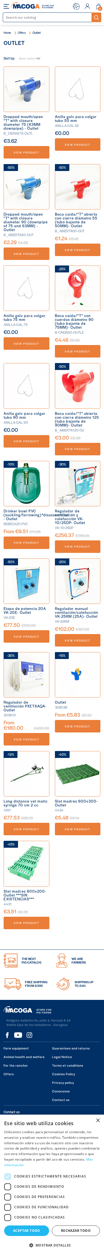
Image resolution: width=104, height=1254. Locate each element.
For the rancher (16, 1065)
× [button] (98, 1120)
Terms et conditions (67, 1065)
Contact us (61, 1099)
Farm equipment (16, 1048)
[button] (52, 1245)
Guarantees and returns (71, 1048)
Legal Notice (62, 1056)
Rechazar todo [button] (76, 1230)
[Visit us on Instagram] (29, 1035)
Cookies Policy (63, 1074)
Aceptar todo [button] (26, 1230)
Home (7, 32)
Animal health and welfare (24, 1056)
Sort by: (9, 58)
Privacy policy (63, 1082)
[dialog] (52, 1184)
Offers (22, 32)
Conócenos (61, 1091)
